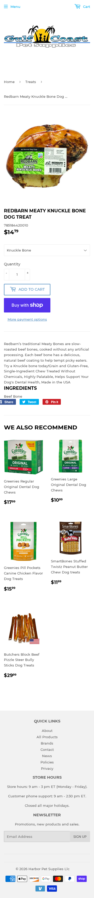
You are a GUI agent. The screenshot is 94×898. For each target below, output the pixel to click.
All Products (47, 737)
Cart (86, 6)
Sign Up (80, 837)
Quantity (12, 264)
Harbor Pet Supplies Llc (48, 869)
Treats (30, 82)
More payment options (27, 319)
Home (9, 82)
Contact (47, 749)
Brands (47, 743)
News (47, 756)
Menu (15, 6)
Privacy (47, 768)
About (47, 730)
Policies (47, 762)
